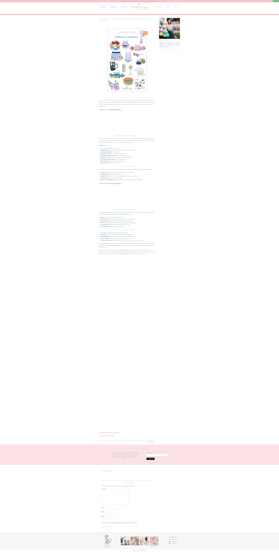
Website (103, 516)
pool (117, 138)
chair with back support (118, 172)
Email (102, 511)
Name (103, 507)
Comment (103, 488)
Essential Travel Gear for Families (106, 435)
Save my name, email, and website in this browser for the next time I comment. (119, 522)
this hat (128, 240)
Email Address (150, 453)
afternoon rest (115, 142)
